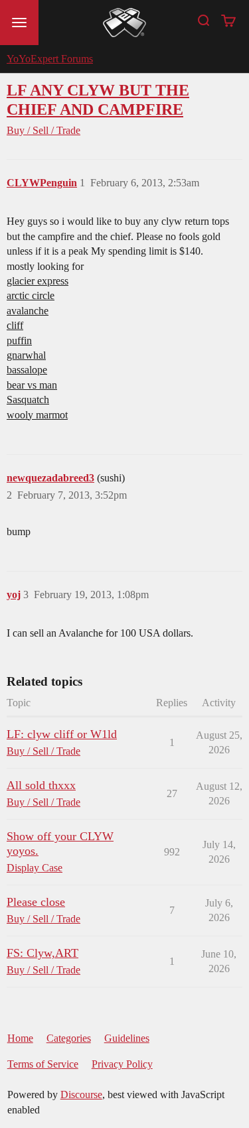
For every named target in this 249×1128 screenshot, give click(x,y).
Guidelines (126, 1038)
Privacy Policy (122, 1064)
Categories (68, 1038)
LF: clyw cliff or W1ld (62, 734)
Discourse (81, 1094)
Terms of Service (42, 1064)
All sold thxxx (41, 785)
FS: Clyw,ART (42, 953)
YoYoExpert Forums (50, 58)
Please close (36, 902)
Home (20, 1038)
